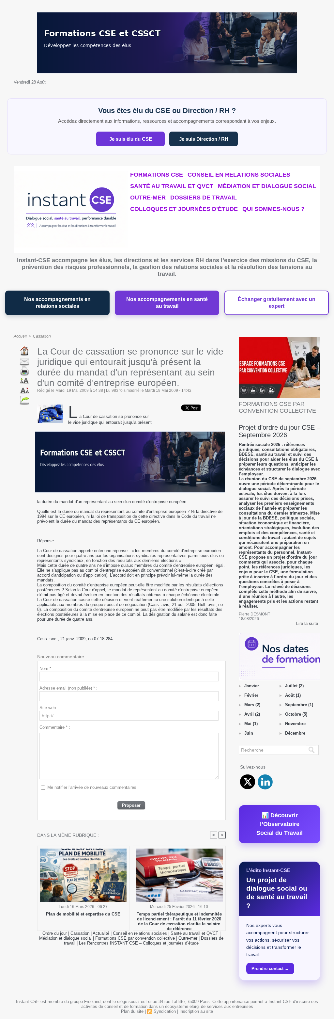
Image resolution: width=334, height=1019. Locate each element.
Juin (248, 733)
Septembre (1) (299, 704)
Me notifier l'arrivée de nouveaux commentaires (91, 787)
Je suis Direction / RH (203, 139)
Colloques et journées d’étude (184, 209)
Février (251, 695)
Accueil (20, 336)
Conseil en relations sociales (239, 174)
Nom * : (46, 668)
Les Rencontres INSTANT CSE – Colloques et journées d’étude (139, 943)
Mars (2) (252, 704)
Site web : (48, 707)
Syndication (165, 1011)
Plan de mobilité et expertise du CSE (83, 914)
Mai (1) (251, 723)
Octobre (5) (296, 714)
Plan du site (132, 1011)
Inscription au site (196, 1011)
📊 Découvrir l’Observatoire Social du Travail (279, 824)
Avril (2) (252, 714)
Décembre (295, 733)
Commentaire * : (54, 727)
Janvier (251, 685)
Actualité (102, 933)
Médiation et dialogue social (267, 186)
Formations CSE (156, 174)
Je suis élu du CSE (130, 139)
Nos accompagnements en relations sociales (57, 302)
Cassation (42, 336)
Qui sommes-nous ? (273, 209)
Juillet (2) (294, 685)
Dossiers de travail (203, 197)
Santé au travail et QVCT (171, 186)
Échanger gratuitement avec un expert (276, 302)
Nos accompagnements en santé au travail (167, 302)
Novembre (295, 723)
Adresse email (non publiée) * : (68, 688)
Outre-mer (148, 197)
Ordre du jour (54, 933)
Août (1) (293, 695)
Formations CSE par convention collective (135, 938)
